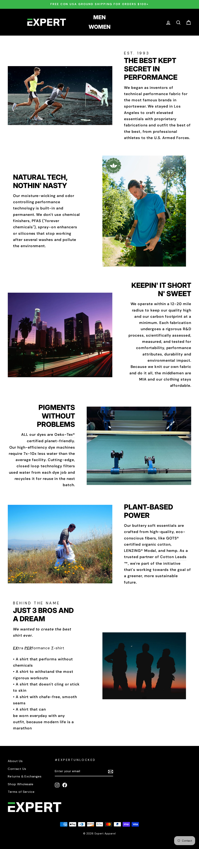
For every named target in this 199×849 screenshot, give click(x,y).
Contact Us (17, 769)
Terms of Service (21, 792)
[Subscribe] (110, 771)
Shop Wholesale (20, 784)
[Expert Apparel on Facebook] (64, 784)
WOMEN (100, 27)
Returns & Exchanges (25, 776)
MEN (99, 17)
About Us (15, 761)
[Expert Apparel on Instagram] (57, 784)
